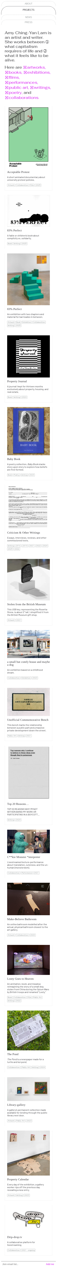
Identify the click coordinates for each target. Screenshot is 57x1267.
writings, (42, 87)
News (28, 17)
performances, (23, 82)
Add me (50, 1264)
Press (28, 22)
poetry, (16, 92)
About (28, 3)
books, (15, 72)
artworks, (36, 67)
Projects (28, 10)
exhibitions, (38, 72)
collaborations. (24, 97)
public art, (19, 87)
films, (14, 77)
